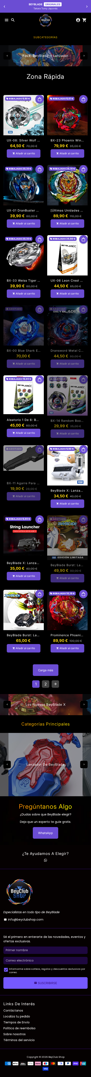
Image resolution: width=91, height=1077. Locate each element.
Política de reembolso (19, 1028)
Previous (7, 56)
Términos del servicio (19, 1040)
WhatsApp (45, 833)
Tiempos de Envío (16, 1022)
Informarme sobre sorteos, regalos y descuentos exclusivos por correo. (47, 970)
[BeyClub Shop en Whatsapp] (45, 860)
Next (84, 56)
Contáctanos (13, 1010)
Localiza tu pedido (16, 1016)
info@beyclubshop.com (23, 919)
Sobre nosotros (14, 1034)
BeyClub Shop (56, 1057)
